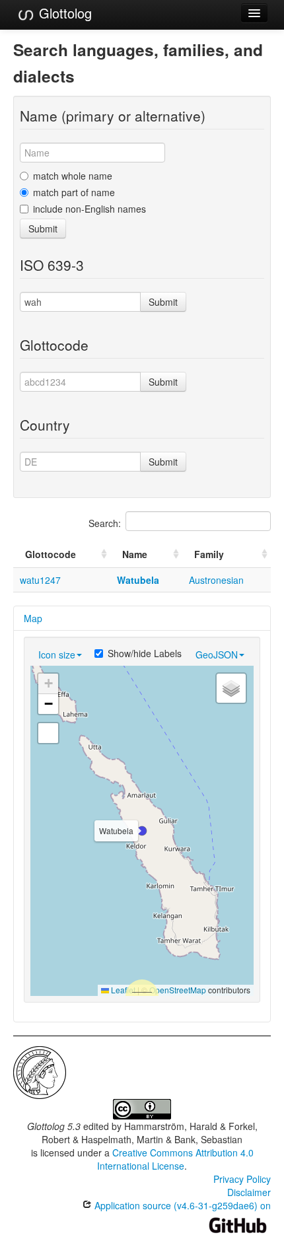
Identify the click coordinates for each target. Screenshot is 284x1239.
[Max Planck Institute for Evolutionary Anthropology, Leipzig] (39, 1071)
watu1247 (40, 579)
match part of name (74, 192)
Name (134, 554)
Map (33, 618)
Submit (42, 228)
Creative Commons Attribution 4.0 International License (175, 1159)
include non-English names (89, 208)
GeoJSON (216, 654)
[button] (142, 830)
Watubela (138, 579)
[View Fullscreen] (48, 733)
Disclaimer (249, 1192)
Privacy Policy (242, 1179)
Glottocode (50, 554)
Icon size (56, 654)
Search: (105, 523)
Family (209, 554)
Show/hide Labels (145, 653)
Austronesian (216, 579)
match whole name (72, 175)
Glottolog (63, 12)
